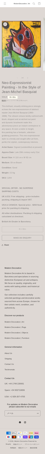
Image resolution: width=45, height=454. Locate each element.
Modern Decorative (21, 441)
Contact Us (9, 364)
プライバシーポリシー (32, 444)
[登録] (37, 413)
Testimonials (10, 370)
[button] (5, 3)
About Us (8, 353)
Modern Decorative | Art (14, 322)
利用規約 (13, 448)
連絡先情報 (33, 448)
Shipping (8, 359)
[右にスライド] (27, 77)
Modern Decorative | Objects (16, 333)
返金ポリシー (17, 444)
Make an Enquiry (23, 238)
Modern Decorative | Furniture (17, 338)
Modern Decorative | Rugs (15, 327)
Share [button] (6, 245)
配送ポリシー (23, 448)
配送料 (4, 100)
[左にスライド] (17, 77)
